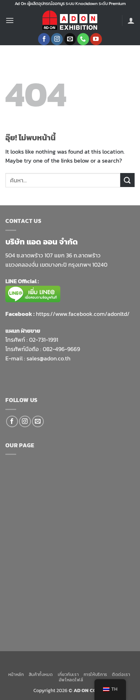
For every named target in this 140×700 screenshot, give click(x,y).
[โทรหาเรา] (83, 39)
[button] (9, 20)
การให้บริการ (95, 674)
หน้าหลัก (16, 674)
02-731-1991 (43, 339)
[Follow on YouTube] (96, 39)
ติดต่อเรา (121, 674)
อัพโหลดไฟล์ (71, 680)
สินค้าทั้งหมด (41, 674)
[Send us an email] (70, 39)
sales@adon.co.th (48, 358)
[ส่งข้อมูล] (127, 180)
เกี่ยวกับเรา (68, 674)
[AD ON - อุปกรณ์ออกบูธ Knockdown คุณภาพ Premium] (70, 20)
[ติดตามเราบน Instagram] (57, 39)
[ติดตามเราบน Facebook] (44, 39)
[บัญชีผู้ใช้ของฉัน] (131, 20)
